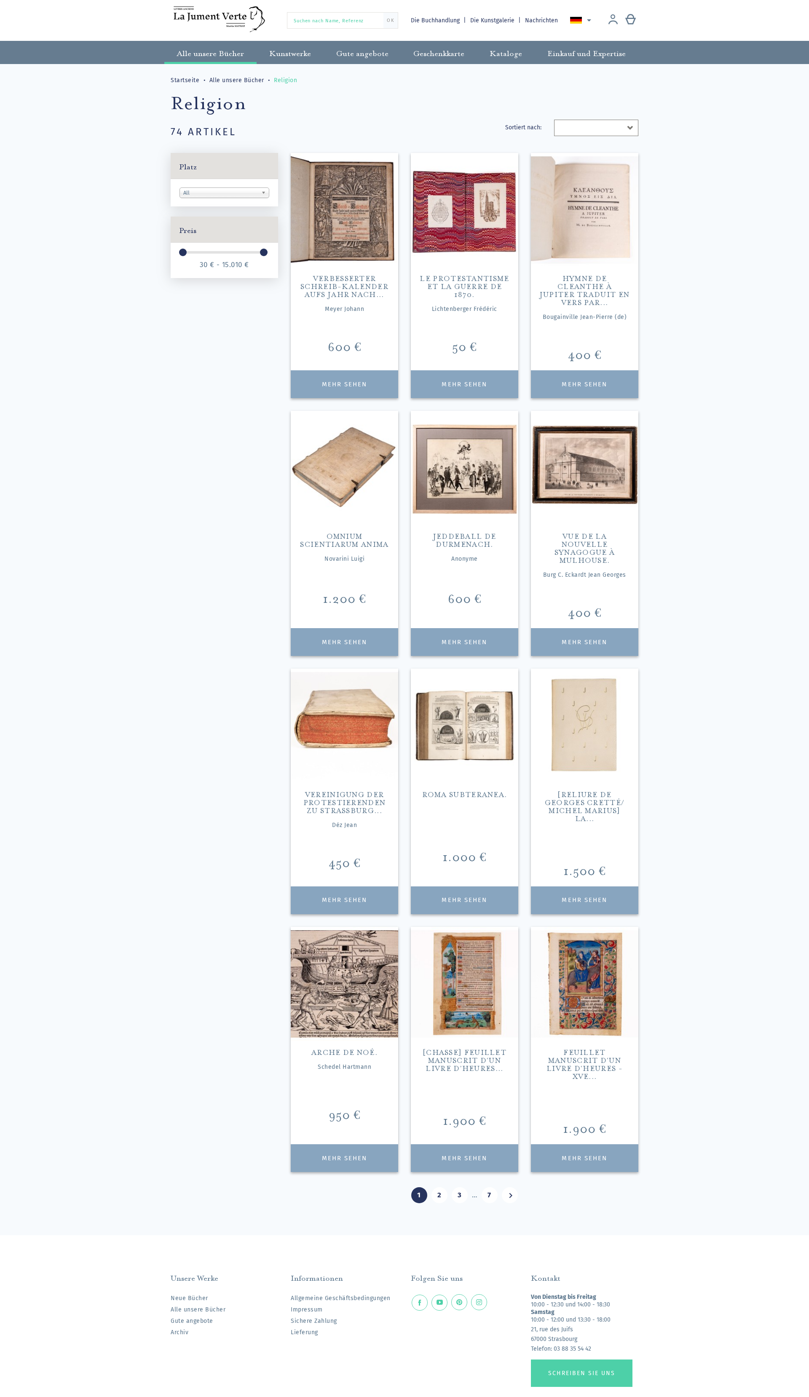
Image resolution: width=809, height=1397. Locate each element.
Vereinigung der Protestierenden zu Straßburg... (344, 801)
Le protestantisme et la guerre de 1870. (464, 285)
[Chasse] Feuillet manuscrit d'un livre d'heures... (464, 1059)
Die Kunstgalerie (493, 20)
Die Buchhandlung (436, 20)
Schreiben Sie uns (581, 1373)
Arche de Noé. (344, 1051)
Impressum (307, 1309)
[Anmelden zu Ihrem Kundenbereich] (613, 20)
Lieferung (304, 1332)
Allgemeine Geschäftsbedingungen (341, 1298)
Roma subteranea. (464, 793)
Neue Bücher (189, 1298)
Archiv (179, 1332)
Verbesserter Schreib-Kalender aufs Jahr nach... (344, 285)
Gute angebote (192, 1321)
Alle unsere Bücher (198, 1309)
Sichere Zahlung (314, 1321)
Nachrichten (541, 20)
